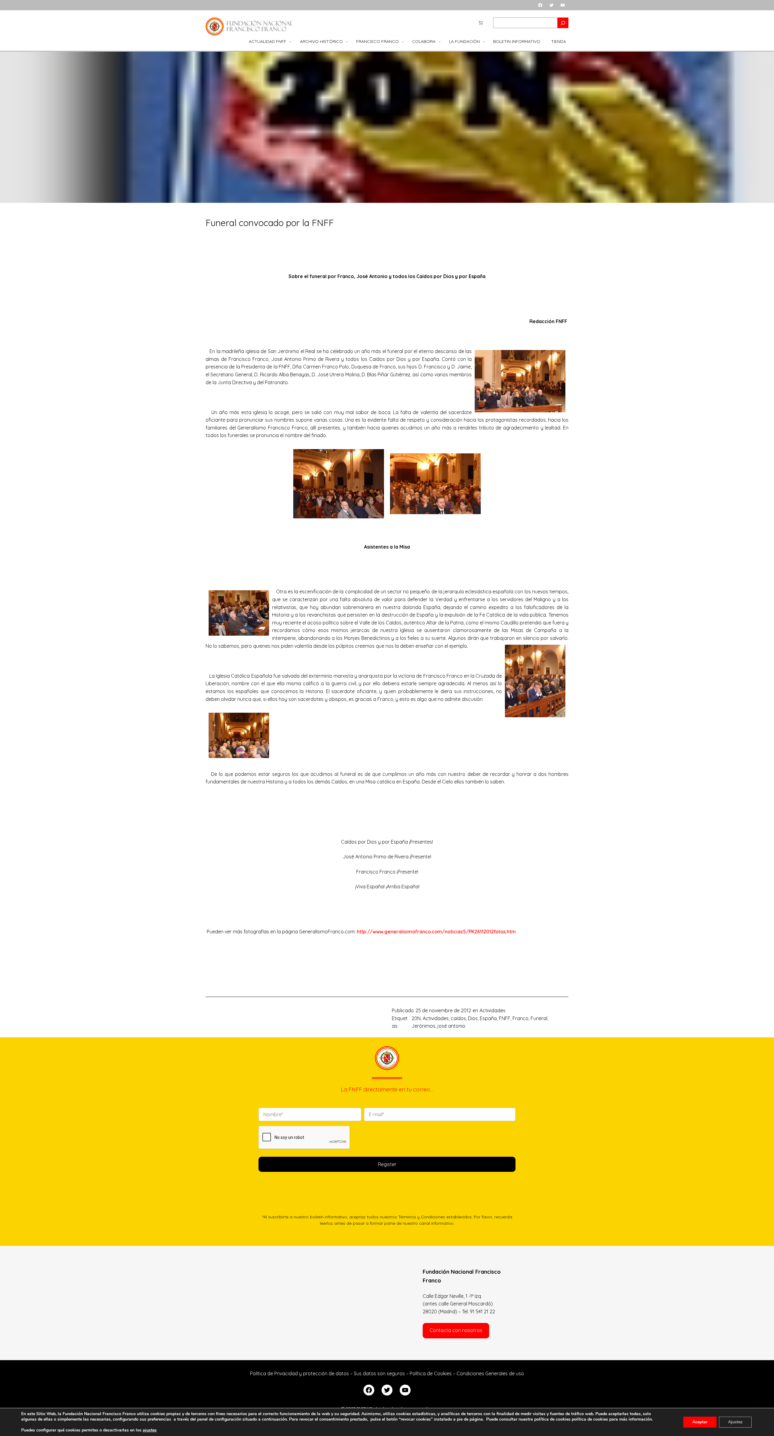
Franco (520, 1018)
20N (416, 1018)
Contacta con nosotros (456, 1330)
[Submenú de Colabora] (440, 41)
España (488, 1018)
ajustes (150, 1430)
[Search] (563, 23)
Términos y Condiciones (421, 1216)
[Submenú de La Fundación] (484, 41)
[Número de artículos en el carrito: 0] (480, 23)
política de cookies (590, 1419)
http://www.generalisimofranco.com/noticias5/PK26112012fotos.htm (436, 932)
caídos (458, 1018)
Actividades (493, 1010)
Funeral (539, 1018)
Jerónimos (423, 1026)
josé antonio (451, 1026)
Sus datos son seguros (379, 1373)
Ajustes (735, 1422)
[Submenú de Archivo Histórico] (347, 41)
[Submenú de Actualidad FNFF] (290, 41)
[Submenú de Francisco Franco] (403, 41)
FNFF (504, 1018)
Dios (473, 1018)
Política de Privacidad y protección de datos (299, 1373)
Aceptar (699, 1422)
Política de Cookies (431, 1373)
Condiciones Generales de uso (490, 1373)
